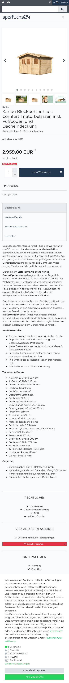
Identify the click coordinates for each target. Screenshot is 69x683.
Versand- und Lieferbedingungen (36, 537)
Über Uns (36, 569)
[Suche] (62, 9)
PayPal (14, 656)
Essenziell (15, 646)
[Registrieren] (9, 2)
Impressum (36, 506)
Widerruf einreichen (33, 544)
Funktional (16, 660)
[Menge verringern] (15, 174)
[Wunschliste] (50, 2)
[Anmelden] (3, 2)
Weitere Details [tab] (13, 217)
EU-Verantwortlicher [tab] (16, 226)
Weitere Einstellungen (17, 663)
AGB (36, 513)
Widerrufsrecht (36, 516)
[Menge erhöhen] (15, 170)
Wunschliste (12, 186)
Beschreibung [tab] (13, 207)
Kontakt (36, 565)
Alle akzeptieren (34, 676)
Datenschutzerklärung (36, 509)
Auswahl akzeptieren (34, 670)
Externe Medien (18, 653)
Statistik (14, 650)
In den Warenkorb (41, 172)
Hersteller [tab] (10, 236)
